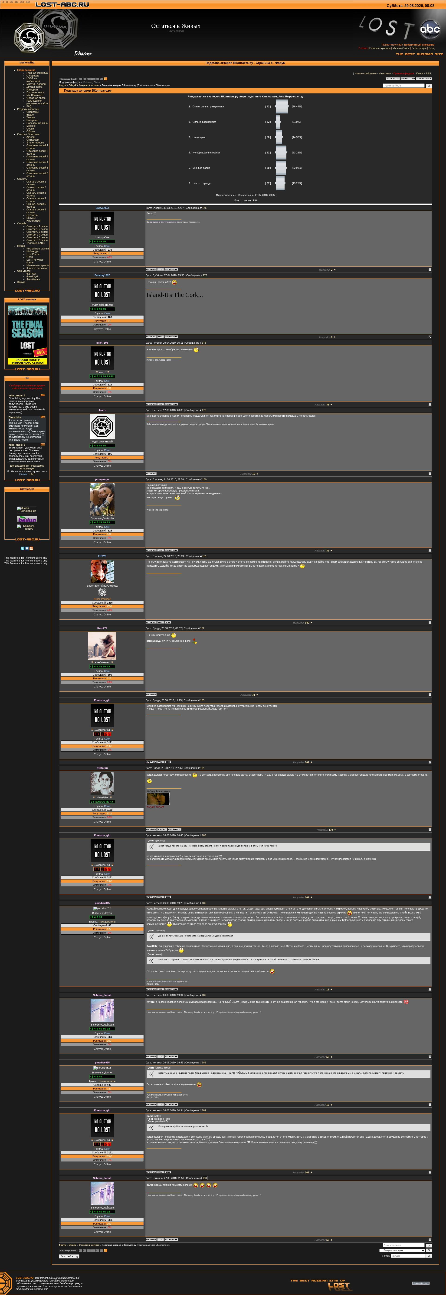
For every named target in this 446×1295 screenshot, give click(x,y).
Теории (30, 117)
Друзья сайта (34, 86)
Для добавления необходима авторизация (27, 467)
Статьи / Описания (28, 134)
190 (205, 1178)
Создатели (32, 139)
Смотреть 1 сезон (37, 226)
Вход (431, 48)
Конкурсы (32, 89)
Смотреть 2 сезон (37, 229)
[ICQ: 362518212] (160, 1056)
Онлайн (21, 223)
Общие (30, 131)
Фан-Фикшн (33, 279)
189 (204, 1110)
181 (204, 556)
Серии (30, 128)
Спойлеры (32, 111)
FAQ (29, 106)
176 (204, 207)
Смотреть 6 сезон (37, 240)
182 (202, 628)
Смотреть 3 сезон (37, 231)
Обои (29, 257)
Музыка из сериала (37, 265)
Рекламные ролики (37, 248)
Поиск (419, 73)
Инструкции (33, 220)
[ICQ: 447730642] (160, 550)
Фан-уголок (23, 270)
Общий (72, 85)
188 (204, 1062)
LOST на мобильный (33, 80)
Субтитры (32, 215)
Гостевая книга (35, 92)
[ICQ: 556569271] (160, 989)
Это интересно (35, 142)
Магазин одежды (36, 84)
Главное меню (26, 70)
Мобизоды (32, 251)
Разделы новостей (28, 109)
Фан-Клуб (32, 276)
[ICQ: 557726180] (160, 269)
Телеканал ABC (35, 243)
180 (204, 479)
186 (204, 903)
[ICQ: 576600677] (160, 404)
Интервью (32, 120)
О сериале (32, 75)
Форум (21, 282)
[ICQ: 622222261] (167, 761)
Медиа (21, 245)
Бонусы (31, 217)
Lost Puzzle (33, 254)
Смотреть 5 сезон (37, 237)
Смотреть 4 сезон (37, 234)
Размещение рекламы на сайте (37, 102)
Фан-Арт (31, 273)
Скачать (22, 178)
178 (204, 342)
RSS (428, 73)
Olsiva (97, 82)
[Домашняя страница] (160, 336)
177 (205, 275)
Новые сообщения (366, 73)
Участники (385, 73)
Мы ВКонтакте (34, 95)
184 (202, 768)
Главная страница (379, 48)
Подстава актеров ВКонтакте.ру (119, 85)
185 (204, 835)
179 (204, 410)
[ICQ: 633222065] (167, 622)
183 (202, 700)
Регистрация (419, 48)
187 (204, 995)
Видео (30, 114)
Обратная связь (36, 97)
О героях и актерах (89, 85)
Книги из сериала (36, 268)
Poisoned (87, 82)
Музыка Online (401, 48)
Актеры (30, 137)
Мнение (31, 125)
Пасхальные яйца (37, 123)
